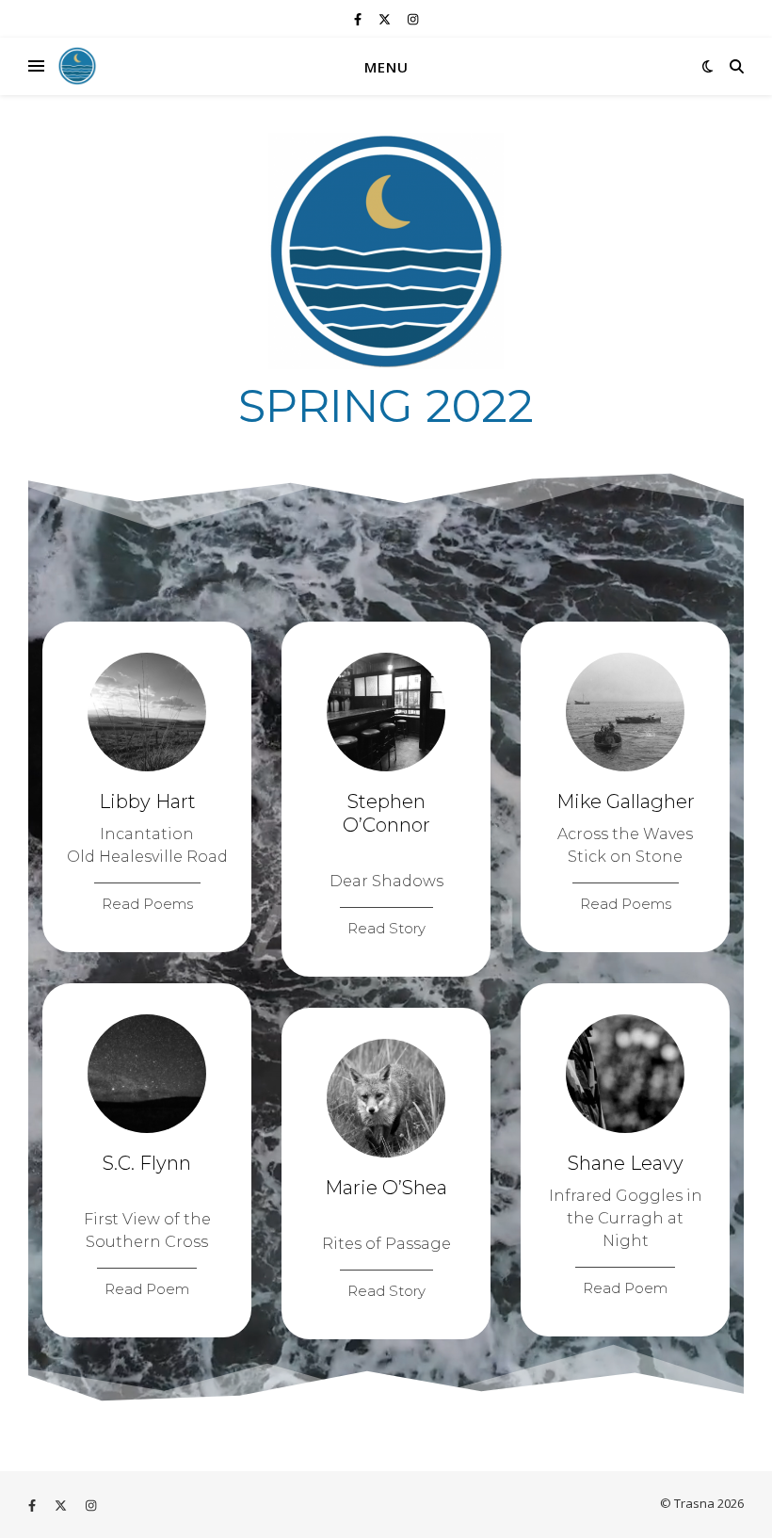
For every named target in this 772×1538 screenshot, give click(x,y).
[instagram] (413, 18)
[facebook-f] (359, 18)
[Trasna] (77, 66)
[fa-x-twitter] (386, 18)
